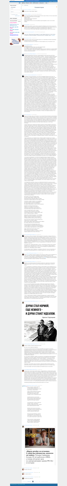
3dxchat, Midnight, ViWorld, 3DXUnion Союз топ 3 (32, 301)
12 (39, 481)
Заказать (19, 21)
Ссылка (53, 35)
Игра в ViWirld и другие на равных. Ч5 (30, 234)
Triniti (23, 14)
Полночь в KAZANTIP (28, 9)
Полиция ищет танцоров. (28, 425)
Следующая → (29, 481)
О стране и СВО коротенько (29, 472)
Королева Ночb (24, 53)
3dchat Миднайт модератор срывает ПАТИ (31, 369)
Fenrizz (23, 114)
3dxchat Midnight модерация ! (29, 44)
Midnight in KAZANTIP (28, 14)
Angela (23, 9)
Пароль (12, 11)
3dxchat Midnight (27, 24)
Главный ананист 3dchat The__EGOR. (31, 385)
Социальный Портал (32, 0)
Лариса (23, 472)
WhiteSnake (24, 385)
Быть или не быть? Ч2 (28, 114)
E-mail (12, 8)
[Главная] (22, 5)
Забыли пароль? (17, 15)
